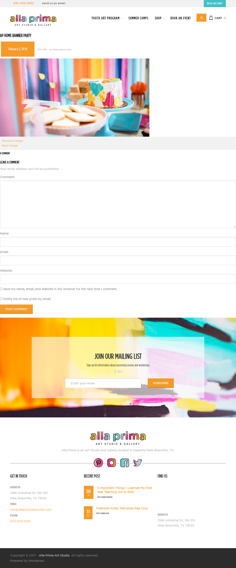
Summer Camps (138, 18)
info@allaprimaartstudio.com (31, 509)
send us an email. (54, 3)
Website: (6, 270)
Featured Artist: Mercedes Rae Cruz (122, 508)
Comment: (7, 177)
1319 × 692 (42, 49)
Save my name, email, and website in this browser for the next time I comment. (60, 289)
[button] (217, 18)
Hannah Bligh (105, 513)
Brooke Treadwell (107, 497)
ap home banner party (61, 49)
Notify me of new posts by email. (27, 298)
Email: (4, 252)
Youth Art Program (106, 18)
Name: (4, 233)
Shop (159, 18)
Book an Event (215, 3)
